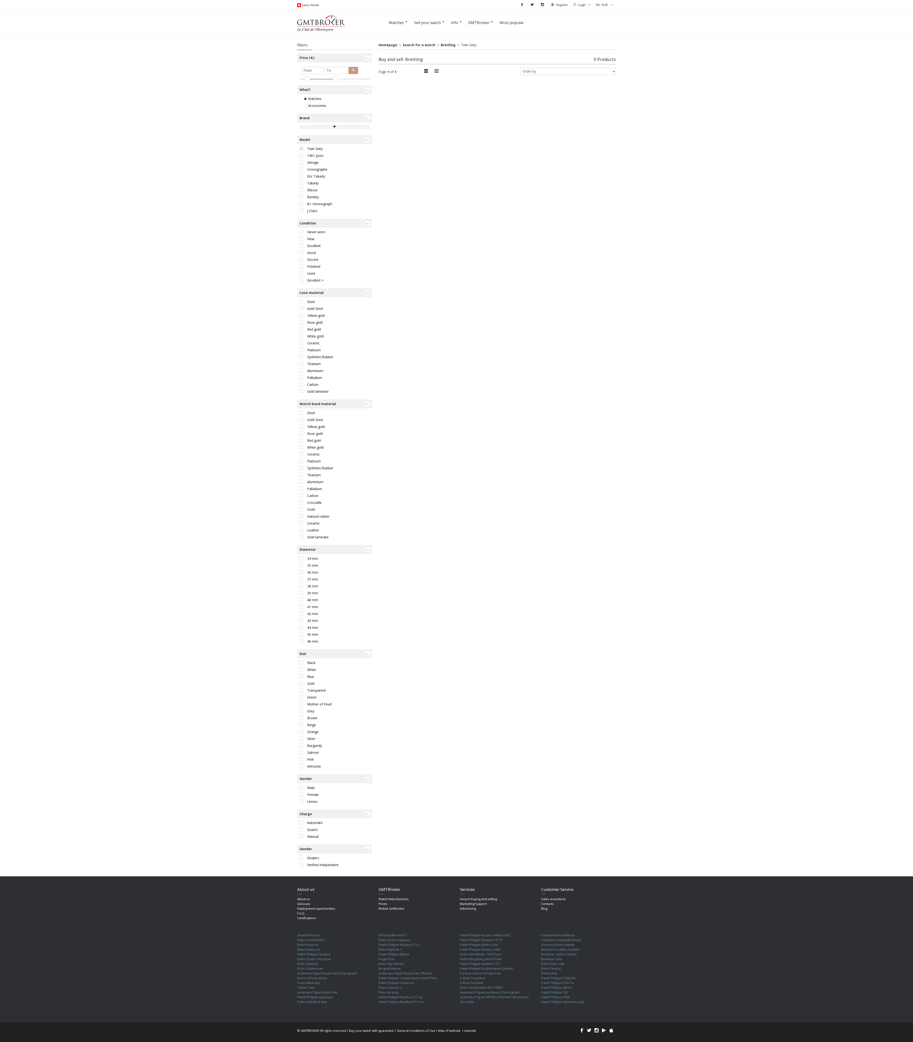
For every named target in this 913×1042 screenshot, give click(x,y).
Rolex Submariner (310, 968)
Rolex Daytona (307, 945)
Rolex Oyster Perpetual (314, 959)
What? (334, 89)
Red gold (314, 329)
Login (582, 5)
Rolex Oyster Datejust (394, 940)
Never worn (316, 232)
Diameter (334, 549)
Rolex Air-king (388, 992)
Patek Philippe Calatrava (396, 983)
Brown (312, 718)
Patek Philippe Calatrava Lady (562, 1002)
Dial (334, 653)
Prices (383, 904)
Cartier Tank (306, 987)
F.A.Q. (301, 913)
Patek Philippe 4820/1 (556, 987)
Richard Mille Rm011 (393, 935)
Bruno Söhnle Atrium (312, 978)
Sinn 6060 (467, 1002)
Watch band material (334, 404)
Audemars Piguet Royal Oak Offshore (405, 973)
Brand (334, 118)
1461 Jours (315, 155)
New (310, 239)
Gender (334, 778)
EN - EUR (602, 5)
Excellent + (315, 280)
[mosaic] (436, 71)
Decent (312, 259)
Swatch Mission (308, 935)
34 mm (312, 558)
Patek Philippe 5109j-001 (558, 978)
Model (334, 139)
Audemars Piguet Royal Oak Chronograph (327, 973)
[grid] (426, 71)
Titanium (314, 364)
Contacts (547, 904)
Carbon (312, 384)
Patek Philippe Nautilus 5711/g (400, 997)
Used (311, 273)
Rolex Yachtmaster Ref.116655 (481, 987)
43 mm (312, 620)
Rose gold (315, 322)
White (311, 669)
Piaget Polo (387, 959)
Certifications (306, 918)
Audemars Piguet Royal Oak (317, 992)
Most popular (512, 22)
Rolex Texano (551, 968)
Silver (311, 738)
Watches (314, 98)
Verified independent (323, 865)
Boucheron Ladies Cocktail (560, 949)
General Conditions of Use (416, 1030)
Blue (310, 676)
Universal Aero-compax (558, 945)
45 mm (312, 634)
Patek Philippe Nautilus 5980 (480, 949)
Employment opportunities (316, 908)
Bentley (313, 197)
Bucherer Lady (551, 959)
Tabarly (313, 183)
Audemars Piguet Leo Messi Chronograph (490, 992)
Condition (334, 223)
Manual (313, 836)
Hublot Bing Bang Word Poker (481, 959)
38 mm (312, 586)
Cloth (311, 509)
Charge (334, 814)
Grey (310, 711)
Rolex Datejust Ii (308, 949)
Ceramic (313, 343)
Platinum (314, 350)
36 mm (312, 572)
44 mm (312, 627)
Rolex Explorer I (390, 949)
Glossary (303, 904)
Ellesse (312, 190)
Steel (311, 301)
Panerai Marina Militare (558, 935)
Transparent (316, 690)
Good (311, 252)
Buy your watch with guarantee (371, 1030)
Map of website (449, 1030)
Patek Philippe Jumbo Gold (479, 945)
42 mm (312, 613)
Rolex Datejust (307, 964)
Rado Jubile (549, 973)
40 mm (312, 600)
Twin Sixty (315, 148)
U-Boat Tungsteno (473, 978)
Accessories (316, 105)
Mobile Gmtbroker (392, 908)
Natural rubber (318, 516)
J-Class (312, 210)
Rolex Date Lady (552, 964)
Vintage (313, 162)
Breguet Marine (390, 968)
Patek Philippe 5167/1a (557, 983)
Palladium (314, 377)
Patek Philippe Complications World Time (408, 978)
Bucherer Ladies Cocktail (559, 954)
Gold (310, 683)
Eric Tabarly (316, 176)
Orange (313, 731)
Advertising (468, 908)
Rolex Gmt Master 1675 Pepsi (481, 954)
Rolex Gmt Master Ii (311, 940)
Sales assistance (553, 899)
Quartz (312, 829)
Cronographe (317, 169)
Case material (334, 292)
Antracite (314, 766)
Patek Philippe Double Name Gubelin (486, 968)
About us (303, 899)
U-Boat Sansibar (471, 983)
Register (562, 5)
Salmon (313, 752)
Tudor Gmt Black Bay (312, 1002)
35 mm (312, 565)
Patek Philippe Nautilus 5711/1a (401, 1002)
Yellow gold (316, 315)
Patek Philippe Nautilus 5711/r (481, 940)
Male (311, 787)
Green (311, 697)
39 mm (312, 593)
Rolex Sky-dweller (391, 964)
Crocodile (314, 502)
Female (313, 794)
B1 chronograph (319, 204)
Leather (313, 530)
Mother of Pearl (319, 704)
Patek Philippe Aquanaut (315, 997)
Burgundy (314, 745)
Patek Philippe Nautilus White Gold (485, 935)
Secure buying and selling (478, 899)
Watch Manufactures (394, 899)
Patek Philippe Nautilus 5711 (480, 964)
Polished (313, 266)
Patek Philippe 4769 (555, 997)
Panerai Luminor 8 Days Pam (480, 973)
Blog (544, 908)
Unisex (312, 801)
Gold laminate (318, 391)
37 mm (312, 579)
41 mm (312, 607)
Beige (311, 725)
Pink (310, 759)
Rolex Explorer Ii (390, 987)
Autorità (470, 1030)
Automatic (315, 822)
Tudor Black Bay (308, 983)
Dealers (313, 858)
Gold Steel (315, 308)
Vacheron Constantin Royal (560, 940)
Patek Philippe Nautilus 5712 (399, 945)
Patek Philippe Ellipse (394, 954)
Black (311, 662)
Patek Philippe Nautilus (313, 954)
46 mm (312, 641)
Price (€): (334, 57)
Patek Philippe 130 (554, 992)
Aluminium (315, 370)
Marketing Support (473, 904)
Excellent (314, 245)
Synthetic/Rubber (320, 357)
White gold (315, 336)
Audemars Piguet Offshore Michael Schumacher (494, 997)
